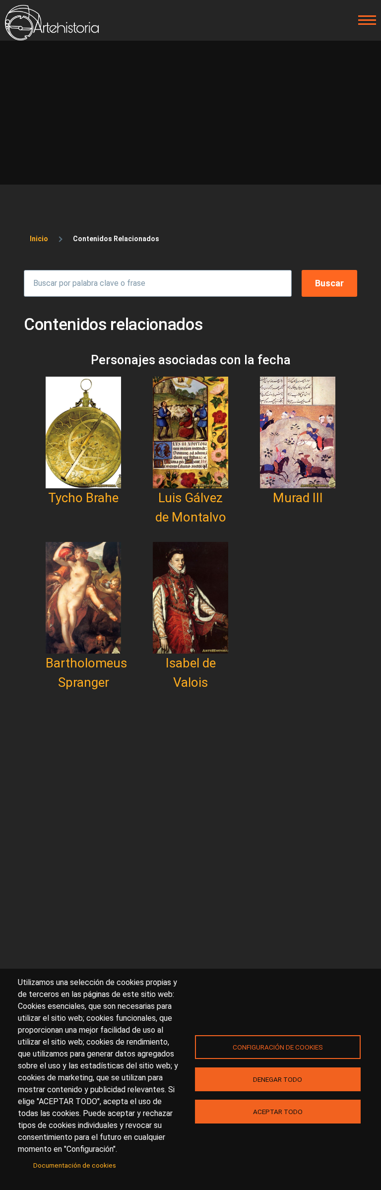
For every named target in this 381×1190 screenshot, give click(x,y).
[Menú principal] (364, 20)
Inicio (39, 239)
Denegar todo (277, 1079)
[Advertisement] (190, 115)
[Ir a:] (83, 432)
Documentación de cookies (74, 1165)
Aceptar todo (278, 1112)
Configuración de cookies (278, 1047)
